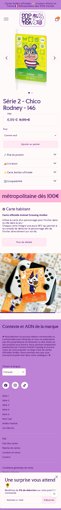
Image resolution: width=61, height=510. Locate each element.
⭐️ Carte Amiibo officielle (18, 172)
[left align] (6, 58)
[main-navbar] (6, 19)
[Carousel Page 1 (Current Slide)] (29, 93)
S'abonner (49, 500)
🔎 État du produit (14, 154)
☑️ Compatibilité (13, 181)
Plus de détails (24, 242)
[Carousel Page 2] (32, 93)
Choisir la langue (11, 366)
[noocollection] (32, 19)
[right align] (54, 58)
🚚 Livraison (11, 163)
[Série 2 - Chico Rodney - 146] (30, 59)
